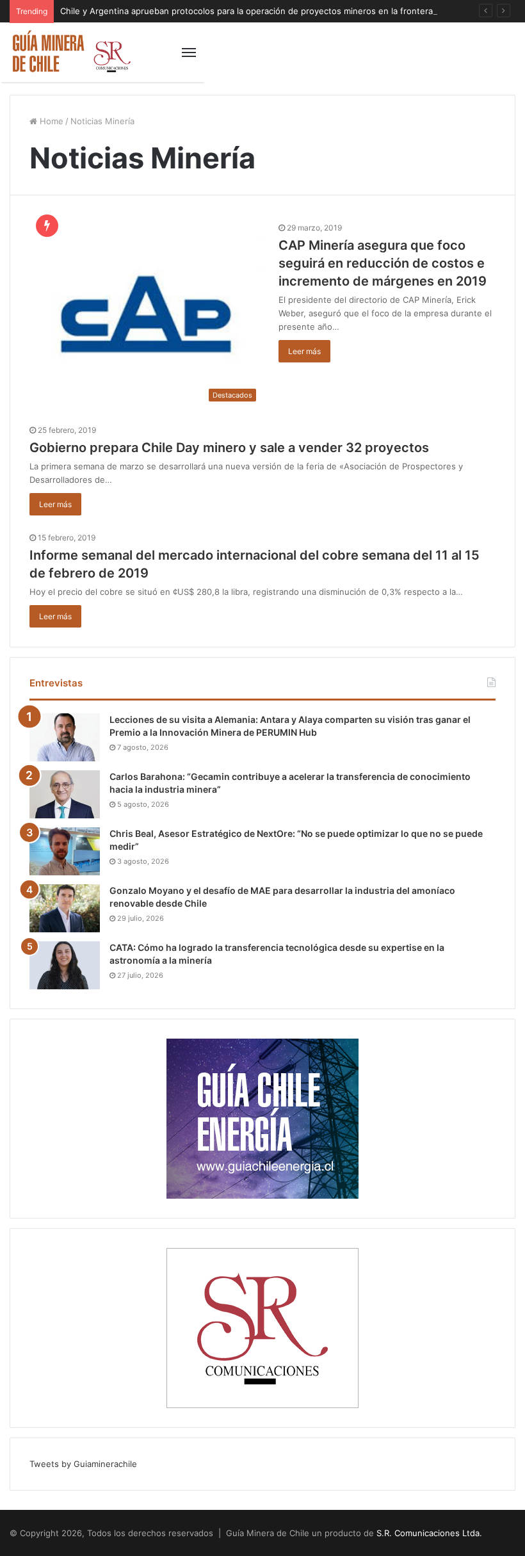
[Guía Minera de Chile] (70, 52)
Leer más (304, 351)
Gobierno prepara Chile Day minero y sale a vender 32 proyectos (229, 447)
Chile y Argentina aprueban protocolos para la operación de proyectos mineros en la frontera (246, 11)
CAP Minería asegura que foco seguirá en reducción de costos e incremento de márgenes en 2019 (383, 263)
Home (50, 121)
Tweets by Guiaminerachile (83, 1464)
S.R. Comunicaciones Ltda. (429, 1533)
